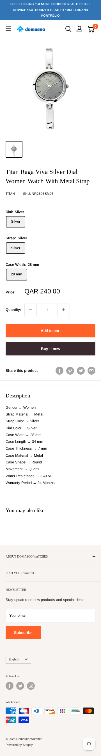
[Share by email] (91, 371)
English (14, 659)
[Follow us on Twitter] (20, 686)
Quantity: (13, 310)
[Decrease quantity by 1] (30, 310)
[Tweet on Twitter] (81, 371)
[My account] (79, 29)
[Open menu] (8, 28)
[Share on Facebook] (59, 371)
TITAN (10, 194)
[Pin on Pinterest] (70, 371)
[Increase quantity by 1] (64, 310)
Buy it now (50, 348)
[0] (90, 29)
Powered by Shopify (19, 744)
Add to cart (51, 330)
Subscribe (23, 632)
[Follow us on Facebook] (9, 686)
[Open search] (68, 29)
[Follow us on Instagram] (31, 686)
